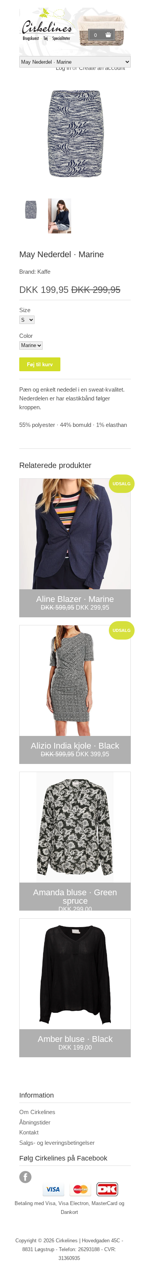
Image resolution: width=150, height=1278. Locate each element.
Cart (96, 35)
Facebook (25, 1177)
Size (24, 310)
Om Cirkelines (37, 1112)
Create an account (102, 67)
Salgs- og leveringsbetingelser (57, 1142)
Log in (63, 67)
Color (26, 335)
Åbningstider (34, 1122)
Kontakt (28, 1132)
